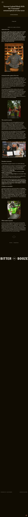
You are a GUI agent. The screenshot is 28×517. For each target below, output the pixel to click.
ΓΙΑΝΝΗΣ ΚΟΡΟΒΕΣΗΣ (14, 14)
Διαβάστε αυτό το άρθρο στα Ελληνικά (14, 27)
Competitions (16, 242)
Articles (10, 242)
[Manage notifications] (26, 515)
